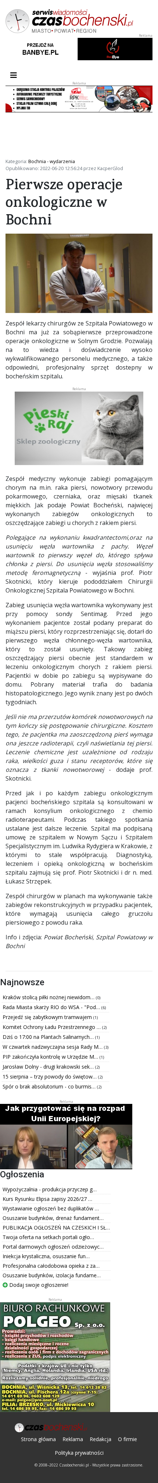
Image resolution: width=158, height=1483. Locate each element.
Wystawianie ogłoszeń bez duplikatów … (51, 1208)
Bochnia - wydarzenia (51, 161)
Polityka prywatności (79, 1452)
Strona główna (38, 1439)
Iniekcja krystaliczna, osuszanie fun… (46, 1256)
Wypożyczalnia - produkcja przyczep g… (50, 1189)
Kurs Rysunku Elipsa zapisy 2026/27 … (47, 1198)
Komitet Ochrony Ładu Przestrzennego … (52, 1026)
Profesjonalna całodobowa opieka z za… (51, 1265)
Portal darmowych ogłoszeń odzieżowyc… (53, 1246)
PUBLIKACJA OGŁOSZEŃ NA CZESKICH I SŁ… (56, 1227)
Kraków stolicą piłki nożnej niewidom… (49, 997)
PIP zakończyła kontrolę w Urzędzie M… (51, 1056)
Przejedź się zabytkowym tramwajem (48, 1017)
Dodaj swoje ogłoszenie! (38, 1284)
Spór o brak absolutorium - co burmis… (50, 1086)
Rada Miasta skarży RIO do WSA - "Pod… (52, 1007)
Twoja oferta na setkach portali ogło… (48, 1237)
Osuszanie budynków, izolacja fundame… (52, 1275)
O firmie (127, 1439)
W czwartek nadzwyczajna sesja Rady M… (53, 1046)
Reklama (72, 1439)
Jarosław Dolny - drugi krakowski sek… (49, 1066)
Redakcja (100, 1439)
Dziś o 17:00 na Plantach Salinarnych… (49, 1036)
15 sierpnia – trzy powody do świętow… (50, 1076)
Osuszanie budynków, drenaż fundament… (53, 1217)
